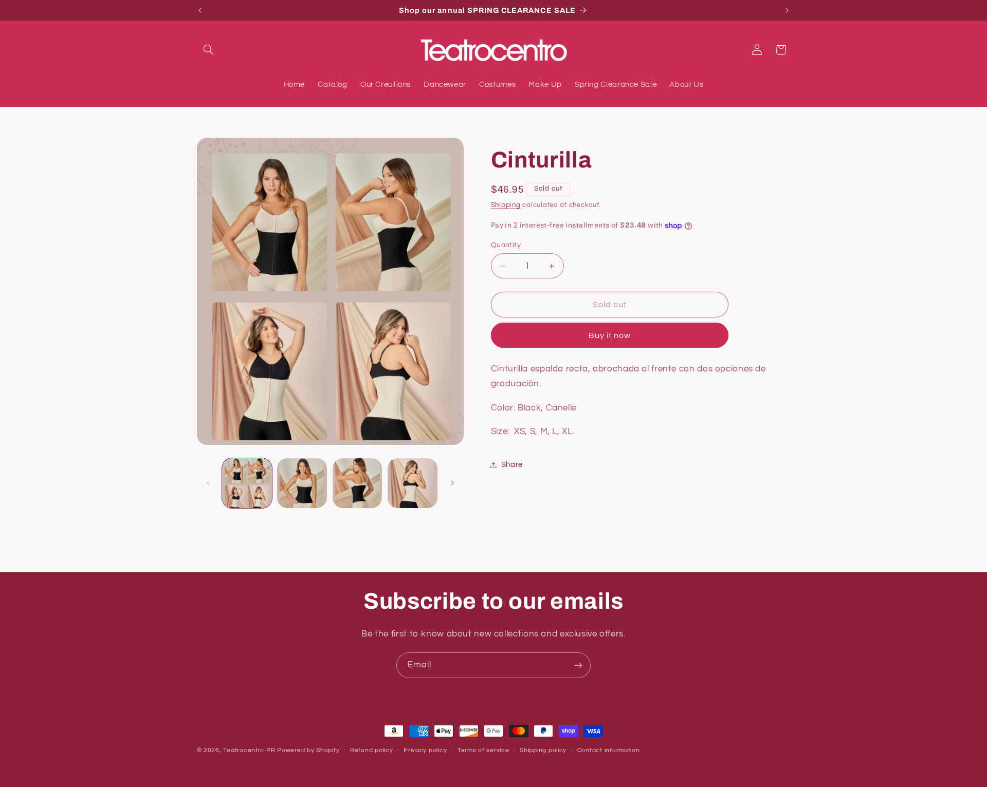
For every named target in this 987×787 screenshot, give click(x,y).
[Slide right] (452, 483)
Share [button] (512, 465)
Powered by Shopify (308, 750)
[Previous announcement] (200, 10)
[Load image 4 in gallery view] (412, 483)
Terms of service (483, 750)
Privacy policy (425, 750)
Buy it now (610, 335)
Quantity (506, 245)
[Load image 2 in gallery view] (302, 483)
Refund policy (371, 750)
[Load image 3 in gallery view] (357, 483)
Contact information (608, 750)
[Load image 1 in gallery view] (247, 483)
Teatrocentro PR (249, 750)
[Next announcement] (787, 10)
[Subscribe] (578, 665)
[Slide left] (208, 483)
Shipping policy (543, 750)
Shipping (506, 205)
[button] (209, 50)
